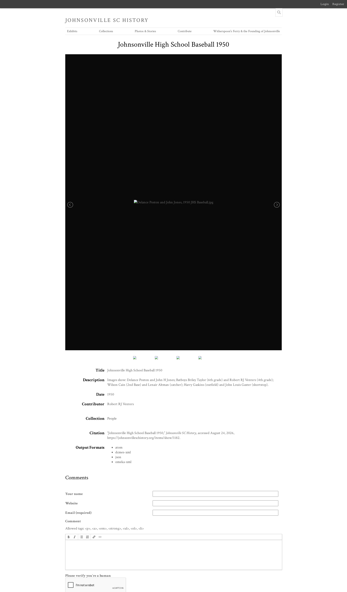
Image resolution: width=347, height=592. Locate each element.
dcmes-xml (123, 452)
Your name (74, 494)
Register (338, 4)
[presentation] (68, 537)
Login (324, 4)
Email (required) (78, 513)
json (118, 457)
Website (71, 503)
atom (118, 447)
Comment (73, 521)
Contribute (185, 31)
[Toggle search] (279, 12)
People (112, 418)
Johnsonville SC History (107, 20)
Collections (106, 31)
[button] (68, 537)
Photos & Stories (145, 31)
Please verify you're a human (88, 576)
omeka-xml (123, 462)
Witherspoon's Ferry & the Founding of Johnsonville (246, 31)
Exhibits (72, 31)
